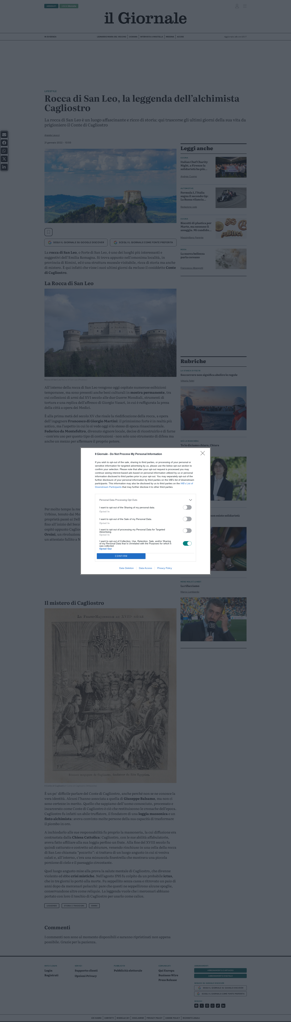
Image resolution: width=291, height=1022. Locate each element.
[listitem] (145, 500)
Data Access (145, 568)
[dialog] (145, 511)
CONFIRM (121, 556)
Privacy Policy (164, 568)
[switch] (187, 507)
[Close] (204, 454)
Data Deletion (126, 568)
